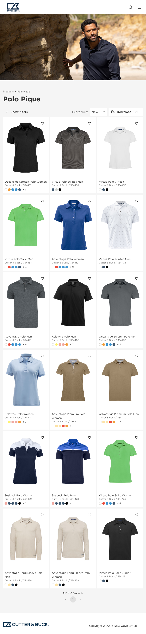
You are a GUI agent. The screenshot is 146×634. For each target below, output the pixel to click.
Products (8, 91)
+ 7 (72, 344)
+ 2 (24, 503)
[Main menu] (139, 7)
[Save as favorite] (42, 123)
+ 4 (25, 267)
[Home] (13, 7)
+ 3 (24, 189)
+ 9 (72, 267)
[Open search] (130, 7)
